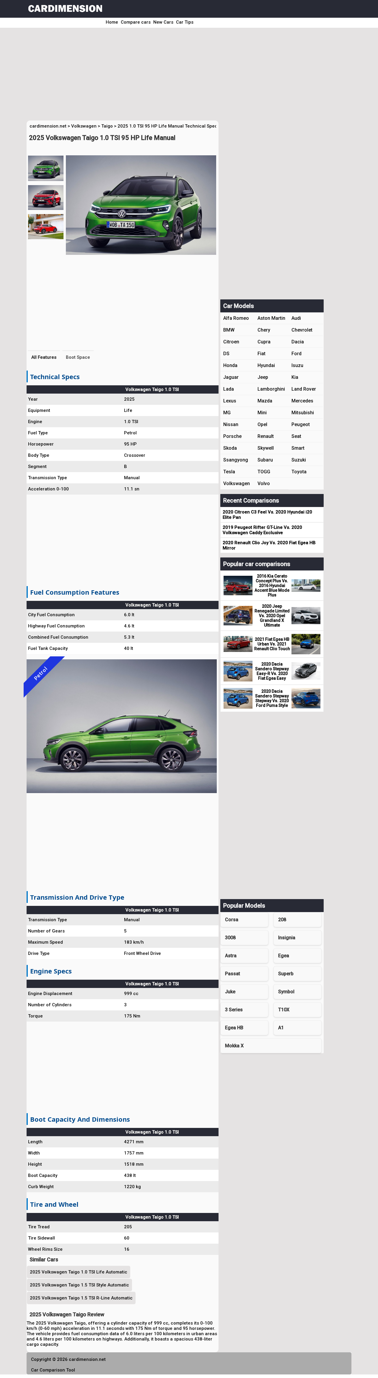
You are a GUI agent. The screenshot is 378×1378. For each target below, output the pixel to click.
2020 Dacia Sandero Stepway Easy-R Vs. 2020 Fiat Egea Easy (272, 671)
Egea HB (234, 1027)
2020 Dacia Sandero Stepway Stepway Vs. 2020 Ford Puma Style (272, 698)
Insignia (286, 937)
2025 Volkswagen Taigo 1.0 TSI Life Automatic (78, 1272)
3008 (230, 937)
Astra (231, 955)
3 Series (234, 1009)
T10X (283, 1009)
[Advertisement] (181, 76)
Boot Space (78, 357)
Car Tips (184, 22)
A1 (281, 1027)
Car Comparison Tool (53, 1370)
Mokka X (234, 1045)
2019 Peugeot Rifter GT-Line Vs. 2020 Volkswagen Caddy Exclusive (262, 530)
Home (112, 22)
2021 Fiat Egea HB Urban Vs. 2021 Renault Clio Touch (272, 644)
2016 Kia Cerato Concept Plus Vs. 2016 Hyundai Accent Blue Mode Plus (272, 585)
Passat (232, 973)
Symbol (286, 991)
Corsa (231, 919)
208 (282, 919)
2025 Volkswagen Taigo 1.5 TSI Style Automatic (79, 1285)
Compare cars (136, 22)
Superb (286, 973)
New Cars (163, 22)
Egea (283, 955)
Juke (230, 991)
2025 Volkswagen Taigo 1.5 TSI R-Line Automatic (81, 1298)
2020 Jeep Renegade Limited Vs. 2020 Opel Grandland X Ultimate (272, 615)
